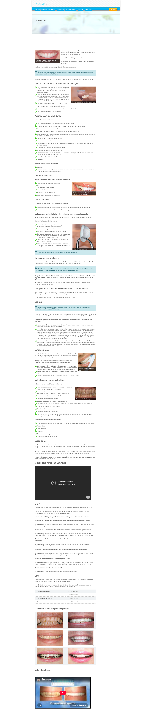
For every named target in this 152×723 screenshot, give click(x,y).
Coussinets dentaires (45, 13)
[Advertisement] (65, 36)
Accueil (36, 13)
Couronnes (60, 9)
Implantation (88, 9)
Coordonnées (113, 9)
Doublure (80, 9)
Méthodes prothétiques (48, 9)
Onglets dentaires (70, 9)
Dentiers (37, 9)
